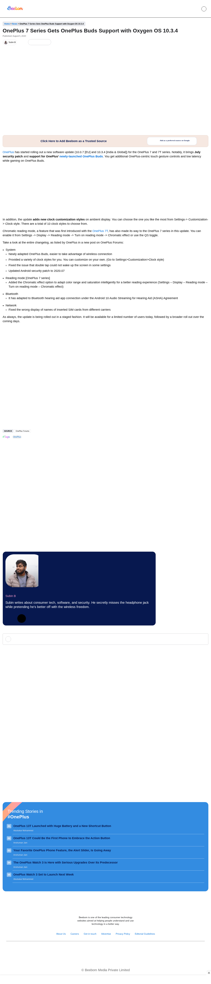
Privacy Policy (123, 933)
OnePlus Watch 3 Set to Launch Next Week (43, 874)
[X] (42, 42)
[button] (196, 8)
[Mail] (116, 949)
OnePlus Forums (22, 431)
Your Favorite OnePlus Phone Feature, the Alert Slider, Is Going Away (62, 850)
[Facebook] (37, 42)
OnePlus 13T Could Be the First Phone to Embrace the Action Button (61, 838)
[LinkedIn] (31, 42)
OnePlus (8, 152)
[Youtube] (102, 949)
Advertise (106, 933)
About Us (61, 933)
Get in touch (90, 933)
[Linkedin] (9, 618)
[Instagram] (95, 949)
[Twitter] (21, 618)
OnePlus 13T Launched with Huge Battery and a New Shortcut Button (62, 826)
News (14, 24)
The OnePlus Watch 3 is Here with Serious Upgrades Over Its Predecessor (65, 862)
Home (7, 24)
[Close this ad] (208, 973)
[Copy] (47, 42)
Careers (75, 933)
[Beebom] (15, 9)
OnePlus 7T (100, 231)
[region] (105, 980)
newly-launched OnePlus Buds (81, 156)
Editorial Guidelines (145, 933)
